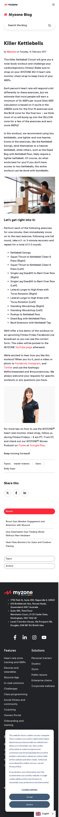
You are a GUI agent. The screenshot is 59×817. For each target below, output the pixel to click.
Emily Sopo (9, 468)
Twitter (8, 367)
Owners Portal (12, 715)
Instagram (34, 363)
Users (38, 463)
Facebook (21, 363)
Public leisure (39, 674)
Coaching (10, 709)
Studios (35, 663)
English (45, 813)
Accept (30, 797)
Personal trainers (41, 658)
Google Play (37, 445)
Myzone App (11, 677)
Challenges (10, 688)
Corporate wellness (43, 686)
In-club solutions (14, 683)
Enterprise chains (41, 680)
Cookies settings (29, 789)
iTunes (22, 445)
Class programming (15, 694)
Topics (9, 558)
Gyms (34, 669)
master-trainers (22, 463)
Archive (9, 566)
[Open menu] (53, 4)
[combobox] (45, 814)
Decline (29, 804)
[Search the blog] (49, 25)
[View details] (15, 637)
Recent (9, 511)
